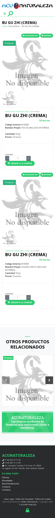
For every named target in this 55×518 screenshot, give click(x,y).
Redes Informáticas (29, 501)
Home (4, 26)
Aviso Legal (9, 499)
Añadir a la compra (21, 163)
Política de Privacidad (24, 499)
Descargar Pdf (31, 36)
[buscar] (10, 13)
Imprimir (47, 36)
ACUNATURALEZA (28, 504)
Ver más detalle (27, 385)
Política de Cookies (43, 499)
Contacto (6, 489)
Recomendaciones (10, 483)
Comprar (6, 486)
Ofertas (5, 477)
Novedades (7, 480)
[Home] (27, 6)
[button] (4, 13)
